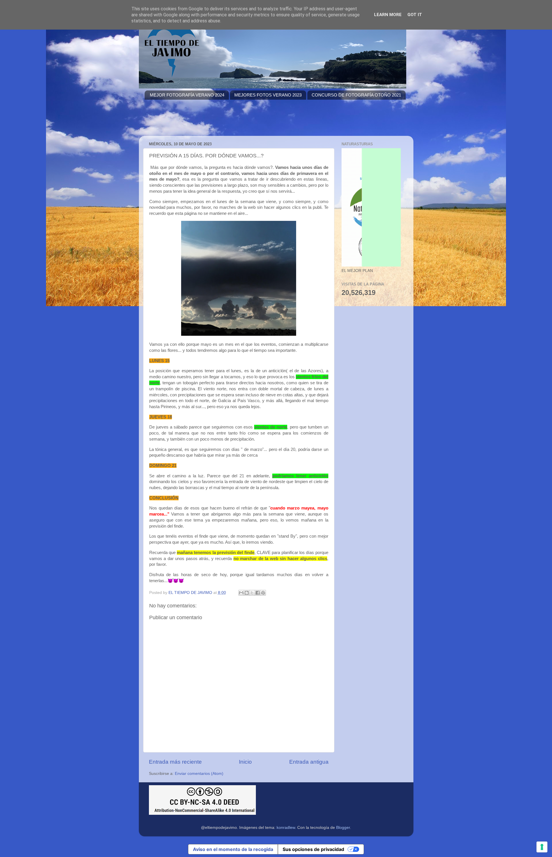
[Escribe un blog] (247, 593)
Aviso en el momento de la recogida (233, 849)
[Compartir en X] (252, 593)
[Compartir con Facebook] (257, 593)
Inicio (245, 762)
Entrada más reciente (175, 762)
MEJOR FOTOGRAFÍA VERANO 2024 (187, 94)
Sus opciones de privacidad (313, 849)
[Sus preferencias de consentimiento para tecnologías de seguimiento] (541, 846)
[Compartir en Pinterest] (263, 593)
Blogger (343, 827)
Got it (414, 14)
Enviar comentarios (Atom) (199, 773)
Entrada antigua (309, 762)
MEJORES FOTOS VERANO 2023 (268, 94)
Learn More (388, 14)
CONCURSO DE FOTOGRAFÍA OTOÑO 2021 (356, 94)
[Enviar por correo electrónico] (241, 593)
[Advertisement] (249, 121)
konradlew (286, 827)
